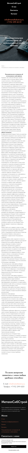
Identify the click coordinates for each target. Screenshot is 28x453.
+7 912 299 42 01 (14, 22)
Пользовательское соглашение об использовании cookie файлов (12, 303)
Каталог (14, 14)
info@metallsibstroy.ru (14, 19)
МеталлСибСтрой (14, 3)
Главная (2, 301)
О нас (14, 7)
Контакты (14, 10)
